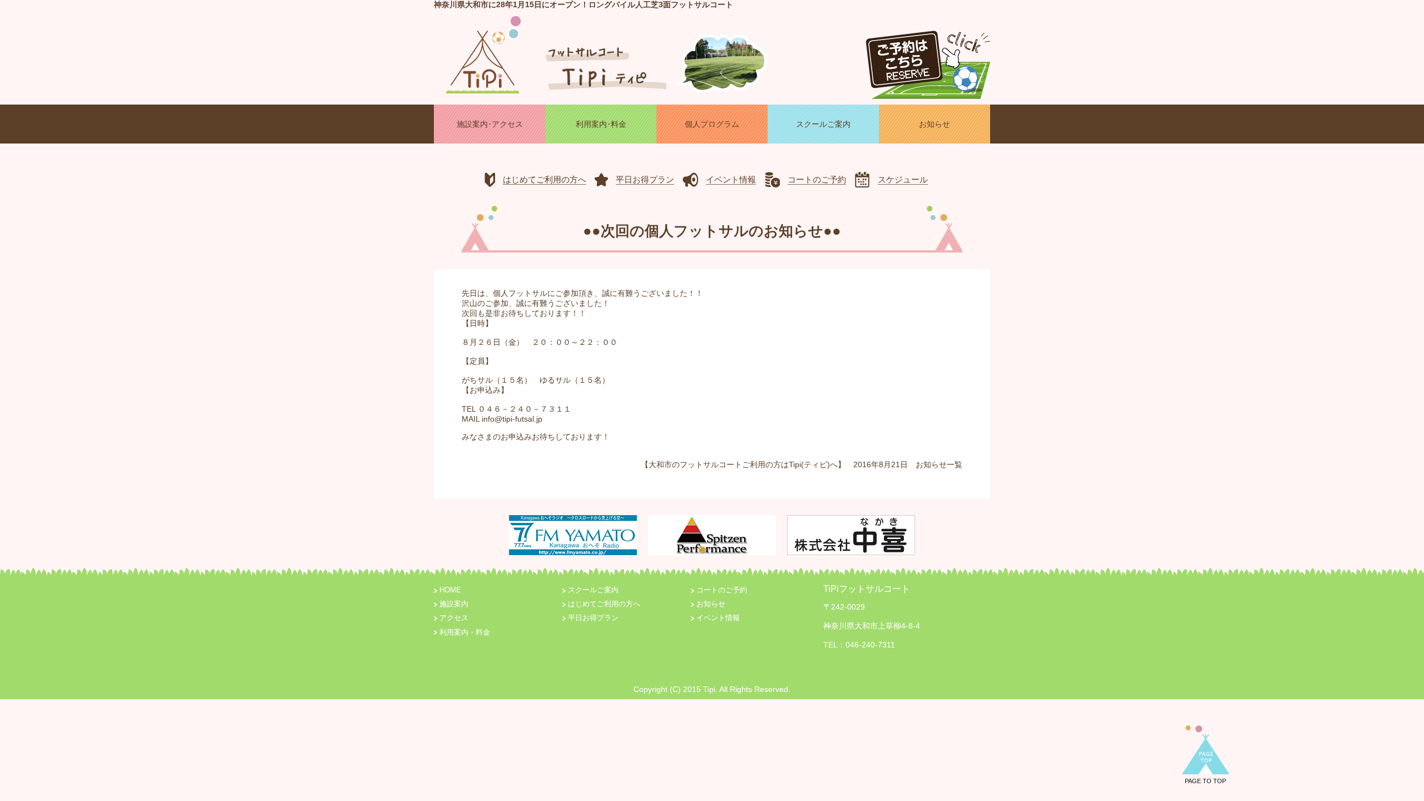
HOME (450, 590)
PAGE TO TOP (1205, 781)
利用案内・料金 (464, 632)
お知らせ (931, 464)
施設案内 (453, 604)
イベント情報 (718, 618)
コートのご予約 (721, 590)
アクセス (453, 618)
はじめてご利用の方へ (604, 604)
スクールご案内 (593, 590)
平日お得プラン (593, 618)
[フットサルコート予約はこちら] (928, 60)
